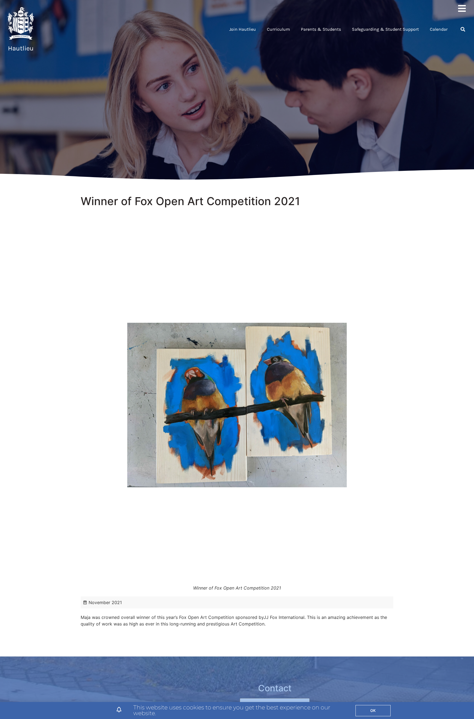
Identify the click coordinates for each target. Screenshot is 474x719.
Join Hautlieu (242, 29)
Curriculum (278, 29)
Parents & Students (321, 29)
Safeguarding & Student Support (385, 29)
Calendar (439, 29)
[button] (463, 29)
